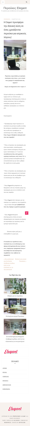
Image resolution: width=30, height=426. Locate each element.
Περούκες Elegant (15, 8)
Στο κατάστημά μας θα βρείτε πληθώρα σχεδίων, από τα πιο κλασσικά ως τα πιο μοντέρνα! (15, 339)
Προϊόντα (7, 19)
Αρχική (5, 368)
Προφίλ (5, 372)
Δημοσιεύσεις (7, 384)
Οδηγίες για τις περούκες (15, 296)
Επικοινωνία (6, 389)
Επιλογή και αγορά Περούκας (15, 316)
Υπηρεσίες (6, 376)
